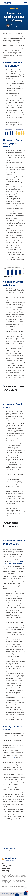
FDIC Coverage (5, 870)
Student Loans (12, 848)
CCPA (3, 863)
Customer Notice (6, 871)
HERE (14, 757)
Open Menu (25, 2)
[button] (25, 886)
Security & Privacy (6, 868)
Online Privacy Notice (7, 865)
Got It (16, 894)
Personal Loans (6, 848)
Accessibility (5, 867)
